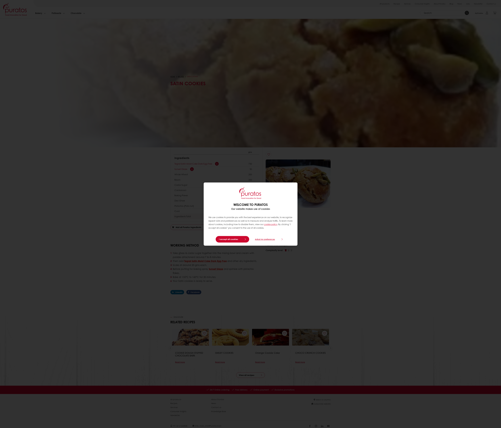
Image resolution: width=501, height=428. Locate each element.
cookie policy (270, 224)
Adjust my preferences (265, 239)
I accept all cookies (228, 239)
